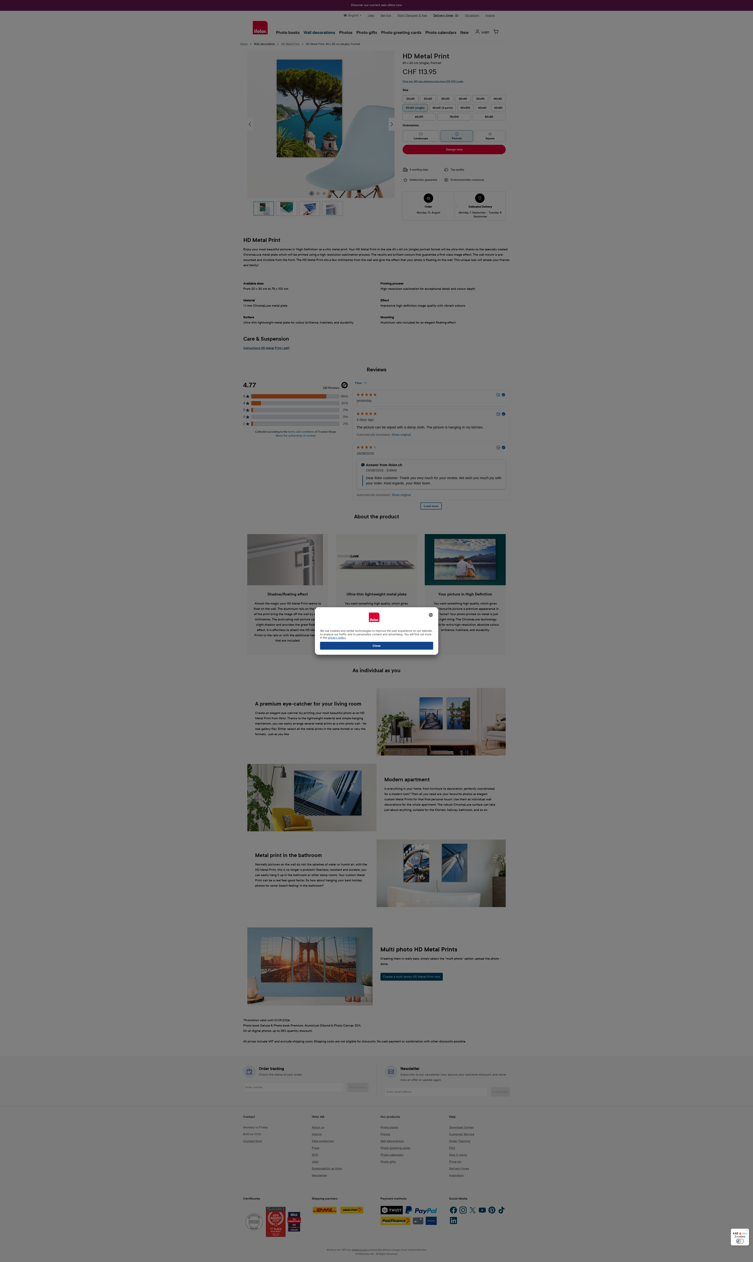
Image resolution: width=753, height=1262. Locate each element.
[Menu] (746, 1231)
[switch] (740, 1241)
